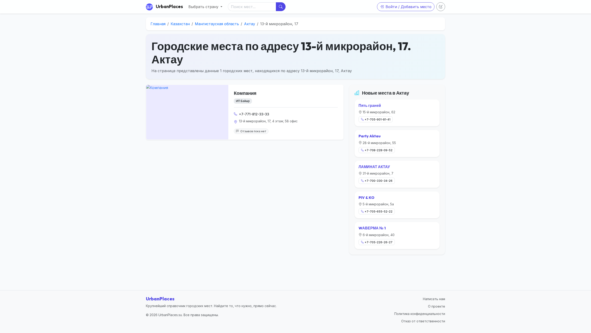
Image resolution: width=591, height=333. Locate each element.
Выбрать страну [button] (204, 6)
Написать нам (434, 299)
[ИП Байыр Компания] (187, 112)
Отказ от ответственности (423, 321)
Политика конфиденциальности (419, 314)
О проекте (436, 306)
